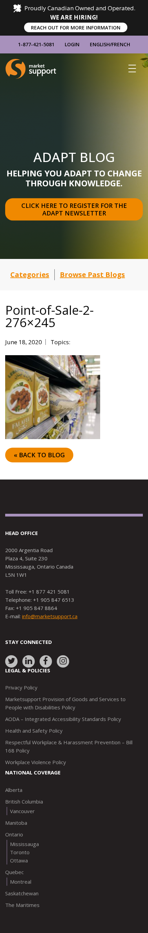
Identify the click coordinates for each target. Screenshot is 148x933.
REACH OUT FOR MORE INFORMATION (75, 27)
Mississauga (24, 844)
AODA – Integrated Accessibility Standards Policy (63, 719)
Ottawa (19, 860)
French (121, 44)
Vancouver (22, 811)
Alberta (13, 789)
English (100, 44)
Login (72, 44)
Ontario (14, 834)
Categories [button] (29, 274)
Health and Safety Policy (34, 730)
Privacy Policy (21, 687)
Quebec (14, 872)
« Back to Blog (39, 455)
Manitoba (16, 822)
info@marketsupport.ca (49, 616)
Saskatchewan (22, 893)
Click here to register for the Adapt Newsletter (75, 209)
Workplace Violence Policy (35, 762)
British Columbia (24, 801)
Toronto (20, 852)
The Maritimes (22, 904)
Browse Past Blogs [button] (92, 274)
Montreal (20, 881)
